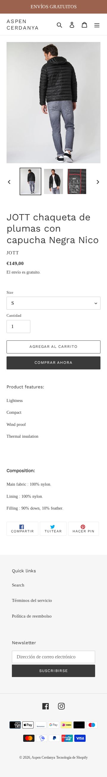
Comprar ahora (53, 362)
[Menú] (97, 24)
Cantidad (14, 315)
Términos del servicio (32, 600)
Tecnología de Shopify (72, 757)
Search (18, 585)
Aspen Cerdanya (23, 24)
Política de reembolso (32, 616)
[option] (30, 181)
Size (10, 292)
